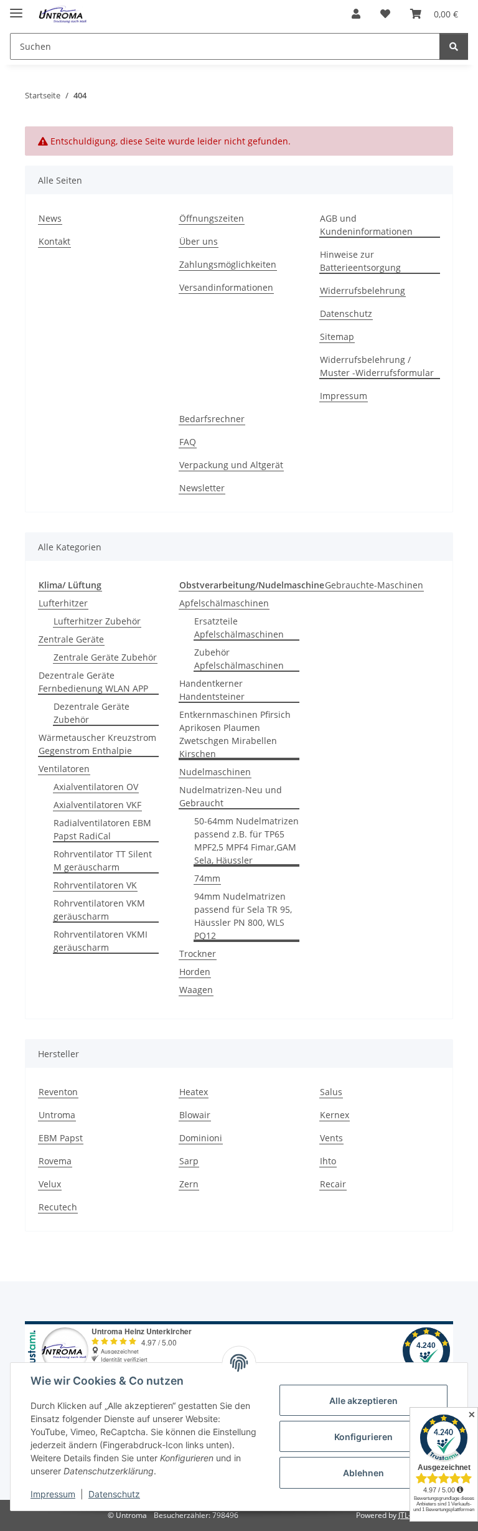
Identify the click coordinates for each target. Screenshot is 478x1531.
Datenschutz (114, 1494)
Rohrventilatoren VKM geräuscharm (99, 909)
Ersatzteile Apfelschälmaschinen (239, 627)
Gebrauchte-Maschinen (374, 585)
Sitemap (337, 336)
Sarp (189, 1161)
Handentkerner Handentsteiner (212, 689)
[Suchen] (453, 46)
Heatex (193, 1092)
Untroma (57, 1115)
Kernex (334, 1115)
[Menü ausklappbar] (16, 8)
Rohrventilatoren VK (95, 885)
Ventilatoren (64, 769)
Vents (331, 1138)
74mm (207, 878)
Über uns (198, 241)
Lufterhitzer (63, 603)
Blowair (194, 1115)
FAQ (187, 442)
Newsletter (202, 488)
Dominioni (200, 1138)
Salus (331, 1092)
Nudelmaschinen (215, 772)
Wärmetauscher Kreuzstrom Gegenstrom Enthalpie (97, 744)
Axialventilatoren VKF (97, 805)
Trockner (197, 953)
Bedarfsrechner (212, 419)
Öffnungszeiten (211, 218)
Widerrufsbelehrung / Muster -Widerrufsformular (377, 366)
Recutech (58, 1207)
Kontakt (54, 241)
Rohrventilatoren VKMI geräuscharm (101, 940)
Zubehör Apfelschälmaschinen (239, 658)
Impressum (52, 1494)
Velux (50, 1184)
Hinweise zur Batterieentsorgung (360, 260)
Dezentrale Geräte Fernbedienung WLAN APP (93, 681)
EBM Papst (61, 1138)
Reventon (58, 1092)
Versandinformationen (226, 287)
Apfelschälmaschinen (224, 603)
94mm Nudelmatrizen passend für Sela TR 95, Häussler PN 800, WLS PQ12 (243, 915)
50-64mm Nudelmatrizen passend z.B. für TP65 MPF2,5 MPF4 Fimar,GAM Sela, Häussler (246, 840)
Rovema (55, 1161)
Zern (189, 1184)
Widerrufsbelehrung (362, 290)
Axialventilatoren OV (96, 787)
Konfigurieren (363, 1436)
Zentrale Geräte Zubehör (105, 657)
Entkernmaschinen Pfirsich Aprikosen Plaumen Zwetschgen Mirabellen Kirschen (235, 734)
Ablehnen (363, 1472)
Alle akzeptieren (363, 1400)
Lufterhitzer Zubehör (97, 621)
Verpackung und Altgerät (231, 465)
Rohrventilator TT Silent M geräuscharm (103, 860)
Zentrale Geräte (71, 639)
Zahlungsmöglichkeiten (227, 264)
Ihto (328, 1161)
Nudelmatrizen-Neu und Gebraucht (230, 796)
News (50, 218)
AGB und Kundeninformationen (366, 224)
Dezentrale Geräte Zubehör (91, 712)
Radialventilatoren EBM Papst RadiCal (102, 829)
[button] (356, 13)
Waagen (196, 990)
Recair (333, 1184)
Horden (194, 971)
